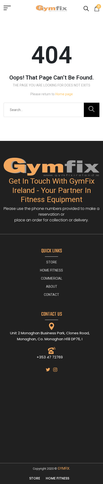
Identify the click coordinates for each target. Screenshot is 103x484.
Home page (64, 94)
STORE (51, 262)
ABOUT (51, 286)
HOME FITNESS (51, 270)
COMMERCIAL (51, 278)
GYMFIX (63, 468)
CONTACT (51, 295)
